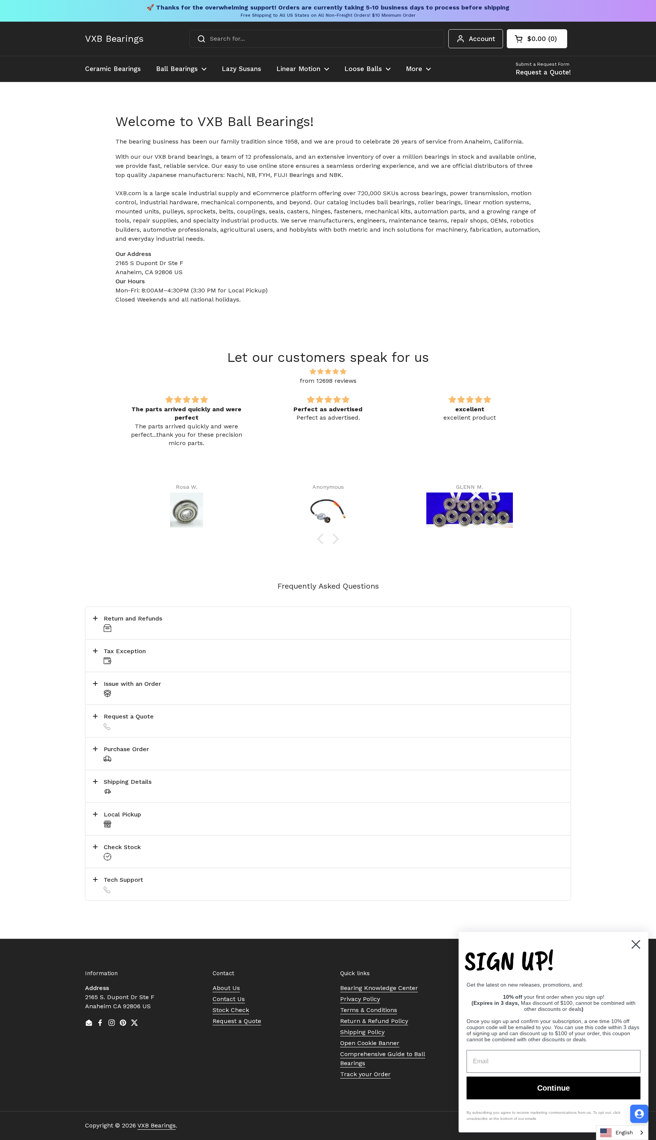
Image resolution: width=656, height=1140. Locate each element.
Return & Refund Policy (374, 1021)
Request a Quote (237, 1021)
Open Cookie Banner (369, 1043)
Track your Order (365, 1074)
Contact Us (229, 999)
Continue (553, 1088)
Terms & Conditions (368, 1010)
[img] (328, 371)
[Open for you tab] (639, 1114)
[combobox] (316, 39)
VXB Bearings (114, 38)
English (624, 1132)
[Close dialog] (635, 944)
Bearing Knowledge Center (379, 988)
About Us (226, 988)
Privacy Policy (360, 999)
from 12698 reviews (328, 380)
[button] (537, 38)
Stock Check (231, 1010)
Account (482, 39)
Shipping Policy (362, 1032)
